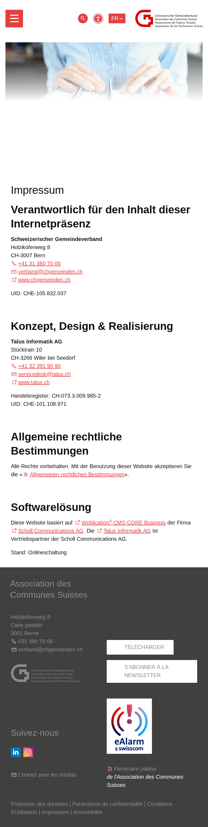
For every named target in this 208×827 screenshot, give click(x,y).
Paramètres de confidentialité (107, 804)
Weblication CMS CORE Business (124, 523)
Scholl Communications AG (50, 531)
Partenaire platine (135, 769)
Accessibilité (87, 812)
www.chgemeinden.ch (44, 280)
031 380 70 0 (34, 641)
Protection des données (39, 804)
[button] (14, 18)
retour (83, 18)
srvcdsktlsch (44, 374)
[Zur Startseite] (169, 18)
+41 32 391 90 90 (39, 366)
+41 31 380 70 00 (39, 263)
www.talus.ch (34, 382)
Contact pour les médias (47, 775)
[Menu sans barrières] (98, 19)
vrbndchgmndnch (50, 272)
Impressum (55, 812)
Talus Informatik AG (127, 531)
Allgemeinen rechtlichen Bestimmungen (77, 474)
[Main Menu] (14, 18)
